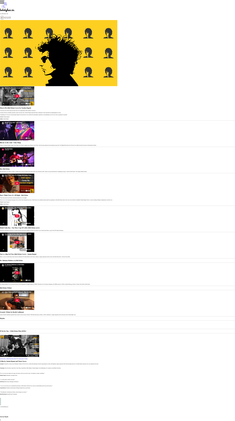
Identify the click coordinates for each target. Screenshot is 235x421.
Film (3, 5)
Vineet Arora (21, 358)
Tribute (5, 3)
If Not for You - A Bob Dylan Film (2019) (8, 358)
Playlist (5, 4)
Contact (3, 7)
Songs (5, 2)
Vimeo (26, 358)
